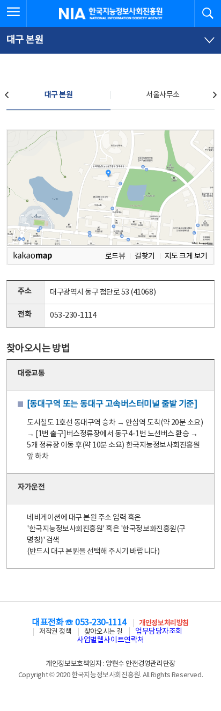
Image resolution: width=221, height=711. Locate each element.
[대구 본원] (110, 40)
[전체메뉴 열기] (13, 13)
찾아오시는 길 (103, 631)
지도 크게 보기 (186, 256)
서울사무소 (163, 95)
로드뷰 (115, 256)
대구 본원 (59, 95)
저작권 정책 (55, 631)
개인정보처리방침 (163, 623)
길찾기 (145, 256)
